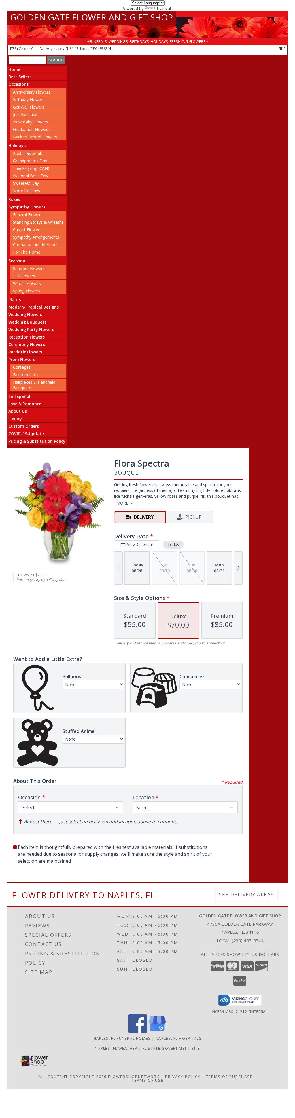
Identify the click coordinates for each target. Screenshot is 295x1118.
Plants (14, 299)
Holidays (17, 145)
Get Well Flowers (28, 107)
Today (173, 544)
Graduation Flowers (31, 129)
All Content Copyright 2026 (73, 1076)
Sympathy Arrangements (36, 237)
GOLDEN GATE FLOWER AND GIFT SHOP (91, 17)
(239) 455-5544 (100, 48)
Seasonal (17, 260)
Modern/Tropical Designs (33, 307)
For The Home (26, 252)
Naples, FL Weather (116, 1048)
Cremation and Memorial (36, 244)
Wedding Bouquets (27, 322)
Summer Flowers (29, 268)
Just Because (25, 114)
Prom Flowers (21, 359)
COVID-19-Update (26, 433)
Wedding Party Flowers (31, 329)
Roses (14, 199)
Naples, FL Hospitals (179, 1038)
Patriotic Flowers (25, 352)
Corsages (22, 367)
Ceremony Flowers (26, 344)
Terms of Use (148, 1080)
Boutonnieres (25, 374)
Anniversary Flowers (31, 92)
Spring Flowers (26, 291)
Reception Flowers (26, 337)
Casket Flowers (27, 229)
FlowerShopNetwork (134, 1076)
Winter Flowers (27, 283)
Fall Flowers (24, 276)
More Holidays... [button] (28, 190)
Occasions (18, 84)
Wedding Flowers (25, 314)
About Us (17, 411)
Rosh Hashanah (27, 153)
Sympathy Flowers (26, 207)
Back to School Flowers (35, 137)
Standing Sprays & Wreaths (38, 222)
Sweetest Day (26, 183)
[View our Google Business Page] (157, 1031)
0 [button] (284, 48)
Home (14, 69)
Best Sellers (19, 76)
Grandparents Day (30, 160)
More (122, 503)
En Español (19, 396)
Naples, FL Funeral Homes (122, 1038)
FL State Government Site (171, 1048)
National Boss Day (30, 175)
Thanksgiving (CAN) (31, 168)
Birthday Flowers (28, 99)
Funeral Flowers (28, 214)
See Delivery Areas (246, 894)
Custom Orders (23, 426)
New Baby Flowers (30, 122)
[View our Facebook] (137, 1031)
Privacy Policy (183, 1076)
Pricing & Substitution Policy (36, 441)
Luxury (15, 418)
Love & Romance (24, 403)
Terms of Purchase (229, 1076)
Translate (165, 8)
